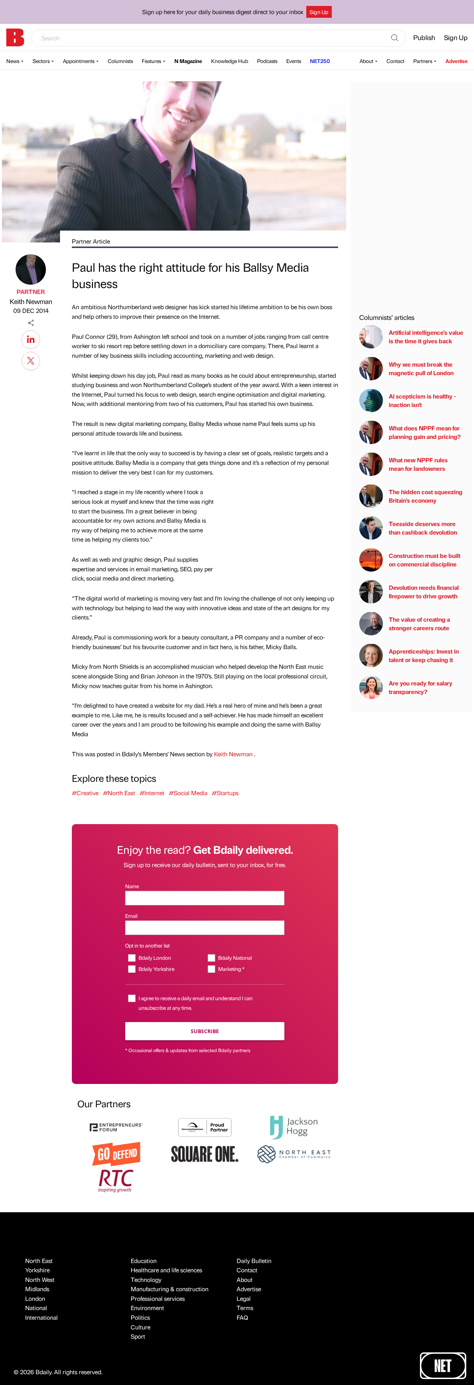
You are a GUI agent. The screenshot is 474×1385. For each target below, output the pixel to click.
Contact (395, 60)
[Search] (394, 38)
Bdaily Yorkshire (156, 968)
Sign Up (319, 12)
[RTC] (116, 1180)
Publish (424, 37)
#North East (119, 793)
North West (39, 1279)
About (366, 60)
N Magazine (188, 60)
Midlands (37, 1289)
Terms (245, 1308)
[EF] (116, 1126)
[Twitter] (31, 360)
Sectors (41, 60)
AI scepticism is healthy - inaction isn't (422, 400)
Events (293, 60)
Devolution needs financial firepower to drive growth (424, 591)
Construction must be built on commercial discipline (424, 560)
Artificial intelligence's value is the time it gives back (426, 336)
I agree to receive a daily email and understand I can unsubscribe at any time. (195, 1003)
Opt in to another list (147, 945)
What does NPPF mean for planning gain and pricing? (425, 432)
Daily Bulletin (254, 1261)
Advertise (456, 60)
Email (131, 915)
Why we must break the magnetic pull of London (421, 368)
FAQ (242, 1317)
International (41, 1317)
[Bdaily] (15, 37)
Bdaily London (154, 957)
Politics (140, 1317)
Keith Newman (31, 301)
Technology (146, 1279)
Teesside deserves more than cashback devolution (423, 528)
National (36, 1308)
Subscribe (205, 1031)
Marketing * (231, 968)
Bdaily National (234, 957)
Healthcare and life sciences (166, 1270)
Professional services (158, 1298)
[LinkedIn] (31, 338)
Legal (244, 1298)
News (12, 60)
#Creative (85, 793)
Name (132, 886)
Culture (140, 1327)
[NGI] (205, 1126)
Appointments (78, 60)
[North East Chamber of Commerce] (294, 1153)
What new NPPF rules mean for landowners (418, 464)
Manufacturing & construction (169, 1289)
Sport (138, 1336)
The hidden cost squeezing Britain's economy (426, 496)
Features (151, 60)
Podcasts (267, 60)
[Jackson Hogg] (294, 1126)
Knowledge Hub (229, 60)
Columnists (120, 60)
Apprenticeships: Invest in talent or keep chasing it (424, 655)
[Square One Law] (205, 1153)
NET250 (320, 60)
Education (144, 1261)
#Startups (225, 793)
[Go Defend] (116, 1153)
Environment (147, 1308)
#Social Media (188, 793)
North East (39, 1261)
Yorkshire (37, 1270)
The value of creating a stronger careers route (419, 623)
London (35, 1298)
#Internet (152, 793)
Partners (422, 60)
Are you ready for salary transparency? (421, 687)
